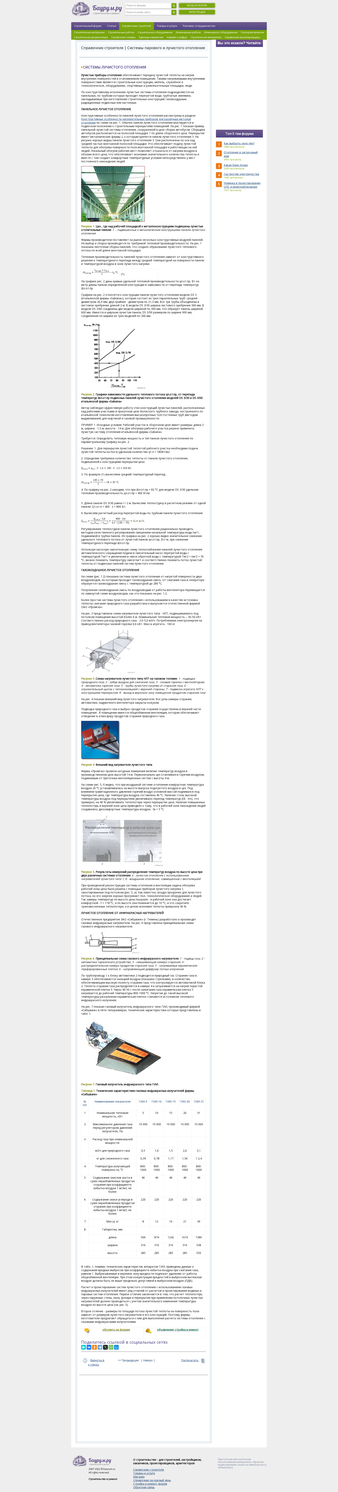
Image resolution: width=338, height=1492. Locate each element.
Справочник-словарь (123, 37)
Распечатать (190, 1360)
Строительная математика (206, 37)
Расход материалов (252, 32)
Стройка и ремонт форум (150, 1484)
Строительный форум (87, 26)
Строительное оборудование (155, 32)
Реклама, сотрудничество (199, 26)
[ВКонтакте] (89, 1347)
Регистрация (197, 12)
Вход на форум (197, 5)
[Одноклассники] (94, 1347)
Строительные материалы (89, 32)
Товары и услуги (167, 26)
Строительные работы (121, 32)
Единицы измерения (151, 37)
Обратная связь (144, 1487)
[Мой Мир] (116, 1347)
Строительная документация (91, 37)
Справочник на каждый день (152, 1480)
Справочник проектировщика (242, 37)
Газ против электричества (241, 174)
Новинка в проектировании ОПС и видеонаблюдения (242, 185)
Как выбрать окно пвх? (239, 143)
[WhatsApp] (111, 1347)
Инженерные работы (188, 32)
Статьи (111, 26)
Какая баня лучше (236, 165)
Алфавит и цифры (177, 37)
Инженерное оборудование (221, 32)
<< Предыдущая (128, 1360)
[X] (105, 1347)
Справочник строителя (136, 26)
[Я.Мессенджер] (83, 1347)
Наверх (148, 1360)
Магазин (139, 1477)
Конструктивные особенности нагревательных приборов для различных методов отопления (136, 120)
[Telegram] (100, 1347)
